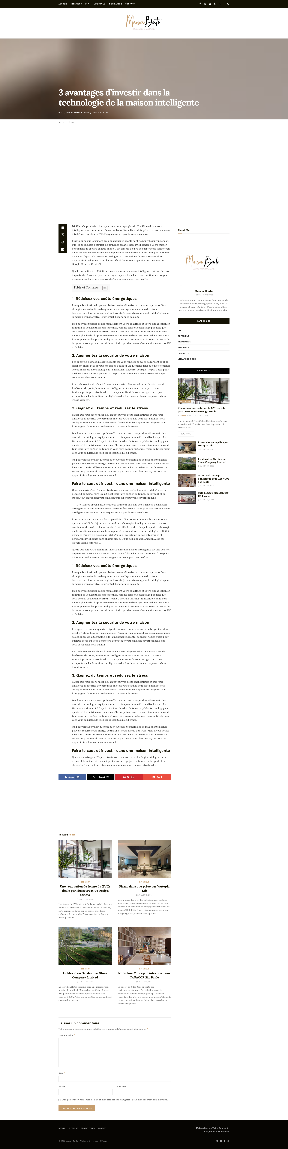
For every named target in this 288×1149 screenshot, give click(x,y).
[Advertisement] (144, 149)
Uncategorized (187, 359)
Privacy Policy (88, 1128)
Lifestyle (99, 4)
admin (183, 415)
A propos (73, 1128)
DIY (87, 4)
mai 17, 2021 (64, 112)
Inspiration (115, 4)
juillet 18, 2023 (206, 466)
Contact (130, 4)
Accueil (62, 4)
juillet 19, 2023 (196, 415)
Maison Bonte (72, 1141)
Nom (62, 1072)
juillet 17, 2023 (206, 500)
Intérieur (76, 4)
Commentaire (66, 1035)
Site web (121, 1086)
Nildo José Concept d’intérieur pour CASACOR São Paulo (214, 478)
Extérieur (183, 336)
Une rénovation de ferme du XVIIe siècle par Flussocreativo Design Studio (85, 890)
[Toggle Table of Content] (103, 288)
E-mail (63, 1086)
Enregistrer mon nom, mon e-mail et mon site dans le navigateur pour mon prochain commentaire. (115, 1099)
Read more (186, 434)
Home (61, 122)
